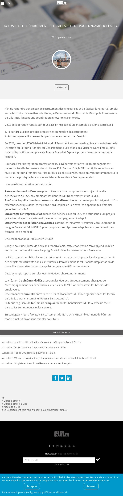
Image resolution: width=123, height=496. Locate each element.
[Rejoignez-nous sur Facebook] (49, 446)
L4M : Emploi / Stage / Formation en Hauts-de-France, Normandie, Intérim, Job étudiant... (61, 3)
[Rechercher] (9, 3)
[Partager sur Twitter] (62, 378)
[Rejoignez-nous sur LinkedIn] (61, 446)
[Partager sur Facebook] (55, 378)
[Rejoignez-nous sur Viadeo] (65, 446)
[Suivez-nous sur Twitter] (53, 446)
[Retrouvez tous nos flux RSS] (73, 446)
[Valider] (98, 459)
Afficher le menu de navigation (2, 3)
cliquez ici (61, 492)
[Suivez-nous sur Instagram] (57, 446)
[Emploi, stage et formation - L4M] (3, 397)
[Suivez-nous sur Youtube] (69, 446)
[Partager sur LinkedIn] (69, 378)
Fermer (122, 475)
